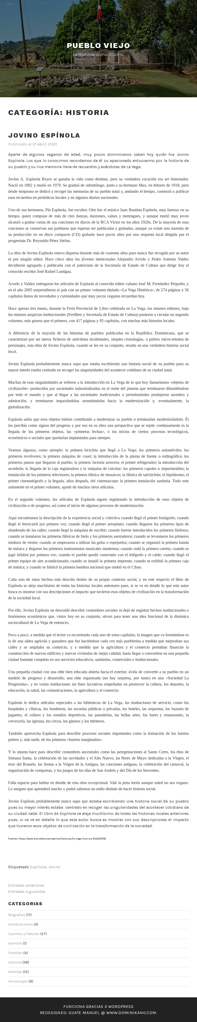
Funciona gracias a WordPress (98, 1006)
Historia (15, 962)
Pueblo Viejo (99, 45)
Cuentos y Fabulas (24, 934)
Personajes (18, 981)
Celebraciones (20, 924)
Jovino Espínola (44, 135)
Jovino (54, 866)
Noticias (15, 972)
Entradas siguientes (26, 891)
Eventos (15, 943)
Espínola (38, 866)
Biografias (16, 915)
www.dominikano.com (131, 1012)
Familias (15, 953)
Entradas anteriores (26, 885)
